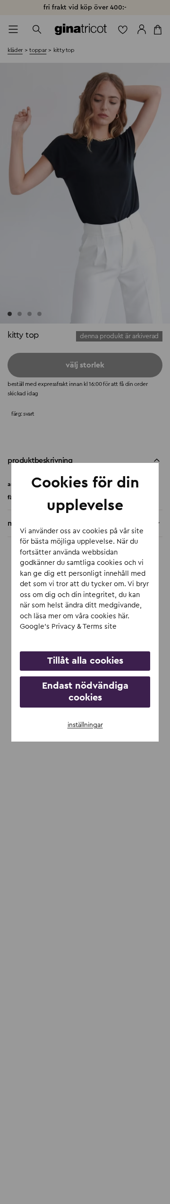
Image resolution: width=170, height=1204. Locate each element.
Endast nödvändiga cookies (85, 691)
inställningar (85, 725)
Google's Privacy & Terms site (68, 626)
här (123, 616)
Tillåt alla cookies (85, 661)
